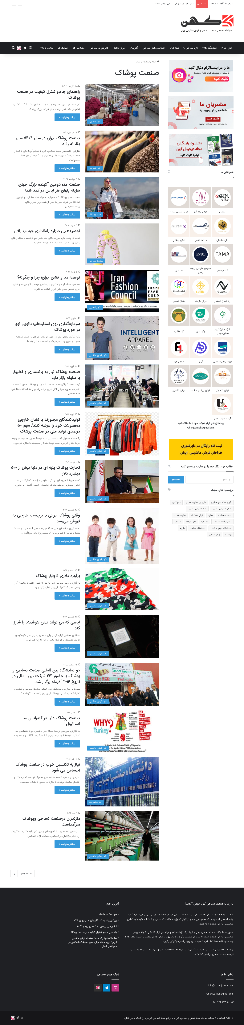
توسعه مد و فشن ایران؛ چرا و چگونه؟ (48, 277)
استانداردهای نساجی (154, 48)
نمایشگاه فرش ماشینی (221, 528)
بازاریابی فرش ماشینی (196, 502)
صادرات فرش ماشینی (221, 509)
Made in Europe (108, 915)
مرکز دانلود (119, 48)
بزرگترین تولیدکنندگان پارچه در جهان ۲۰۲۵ (95, 920)
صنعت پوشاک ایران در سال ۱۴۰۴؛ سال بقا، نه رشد (48, 141)
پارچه (182, 528)
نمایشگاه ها (210, 48)
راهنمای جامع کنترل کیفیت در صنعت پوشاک (171, 4)
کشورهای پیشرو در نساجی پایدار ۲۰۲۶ (97, 926)
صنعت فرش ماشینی (197, 509)
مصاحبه (204, 521)
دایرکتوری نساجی (99, 48)
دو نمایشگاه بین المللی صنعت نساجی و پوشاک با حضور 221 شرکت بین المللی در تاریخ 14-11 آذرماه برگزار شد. (46, 676)
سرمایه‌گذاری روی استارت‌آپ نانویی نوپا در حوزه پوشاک (47, 327)
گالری (135, 48)
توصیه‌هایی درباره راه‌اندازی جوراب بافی (46, 231)
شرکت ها (63, 48)
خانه (154, 62)
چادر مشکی (214, 534)
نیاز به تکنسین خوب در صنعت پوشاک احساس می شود (48, 767)
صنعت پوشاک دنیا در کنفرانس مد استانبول (51, 721)
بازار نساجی (192, 48)
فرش (210, 515)
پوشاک (228, 534)
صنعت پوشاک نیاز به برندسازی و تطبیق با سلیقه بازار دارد (46, 375)
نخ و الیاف (191, 521)
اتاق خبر (227, 48)
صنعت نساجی (224, 515)
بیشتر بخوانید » (67, 117)
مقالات (175, 48)
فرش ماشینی (180, 515)
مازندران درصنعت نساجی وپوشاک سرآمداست (51, 821)
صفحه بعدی (26, 874)
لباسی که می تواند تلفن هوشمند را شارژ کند (47, 625)
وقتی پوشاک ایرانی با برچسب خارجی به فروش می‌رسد (46, 518)
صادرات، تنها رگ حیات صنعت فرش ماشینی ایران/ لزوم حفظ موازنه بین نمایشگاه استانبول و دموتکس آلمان (92, 942)
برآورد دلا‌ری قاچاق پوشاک (58, 576)
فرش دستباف (197, 515)
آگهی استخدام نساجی (221, 502)
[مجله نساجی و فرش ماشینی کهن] (205, 24)
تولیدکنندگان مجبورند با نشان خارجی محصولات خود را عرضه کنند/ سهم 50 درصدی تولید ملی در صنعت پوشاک (48, 425)
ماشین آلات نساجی (222, 521)
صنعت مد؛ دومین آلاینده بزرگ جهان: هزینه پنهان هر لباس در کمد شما (49, 187)
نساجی (177, 521)
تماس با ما (47, 48)
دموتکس (176, 502)
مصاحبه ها (78, 48)
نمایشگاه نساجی (197, 528)
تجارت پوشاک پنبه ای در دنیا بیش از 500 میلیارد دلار (45, 470)
